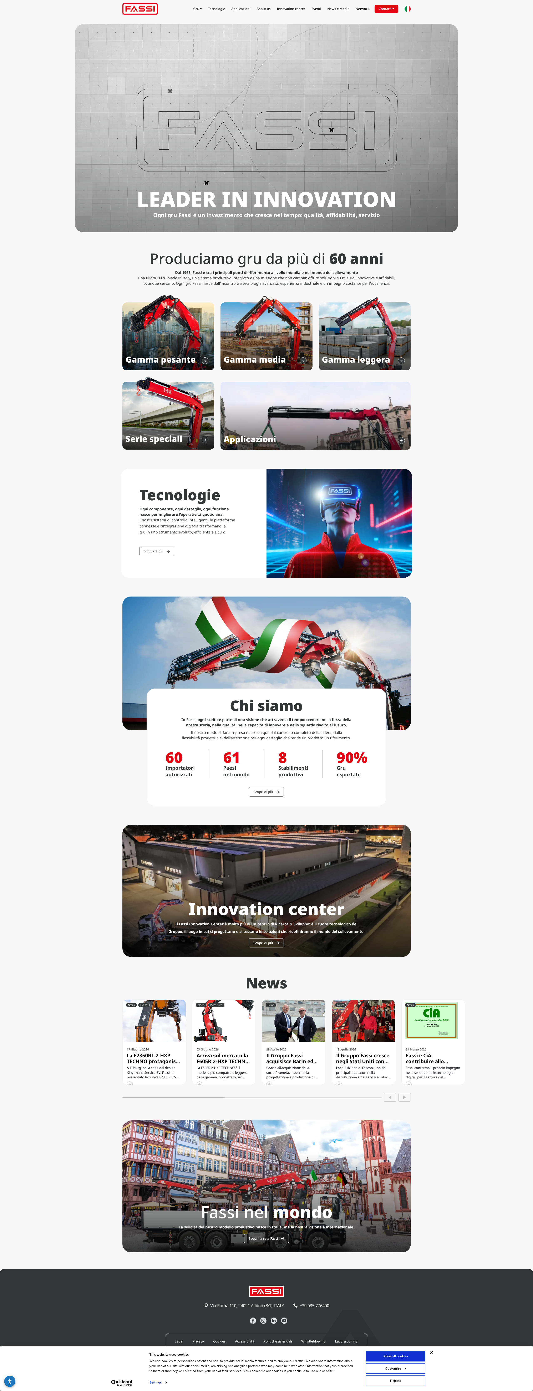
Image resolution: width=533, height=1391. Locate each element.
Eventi (316, 8)
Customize (393, 1368)
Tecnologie (216, 8)
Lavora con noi (346, 1341)
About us (264, 8)
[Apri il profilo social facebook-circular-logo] (253, 1321)
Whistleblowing (313, 1341)
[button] (9, 1381)
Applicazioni (240, 8)
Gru (196, 8)
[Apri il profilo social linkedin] (274, 1321)
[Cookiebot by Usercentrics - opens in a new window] (122, 1383)
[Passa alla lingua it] (408, 9)
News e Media (338, 8)
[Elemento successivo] (404, 1097)
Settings (155, 1382)
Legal (179, 1341)
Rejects (395, 1380)
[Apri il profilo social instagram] (263, 1321)
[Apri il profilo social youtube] (284, 1321)
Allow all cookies (395, 1356)
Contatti (385, 8)
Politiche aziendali (278, 1341)
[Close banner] (431, 1352)
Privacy (198, 1341)
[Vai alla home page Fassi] (140, 8)
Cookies (219, 1341)
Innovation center (291, 8)
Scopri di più (153, 551)
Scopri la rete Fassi (263, 1238)
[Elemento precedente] (390, 1097)
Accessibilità (244, 1341)
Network (362, 8)
